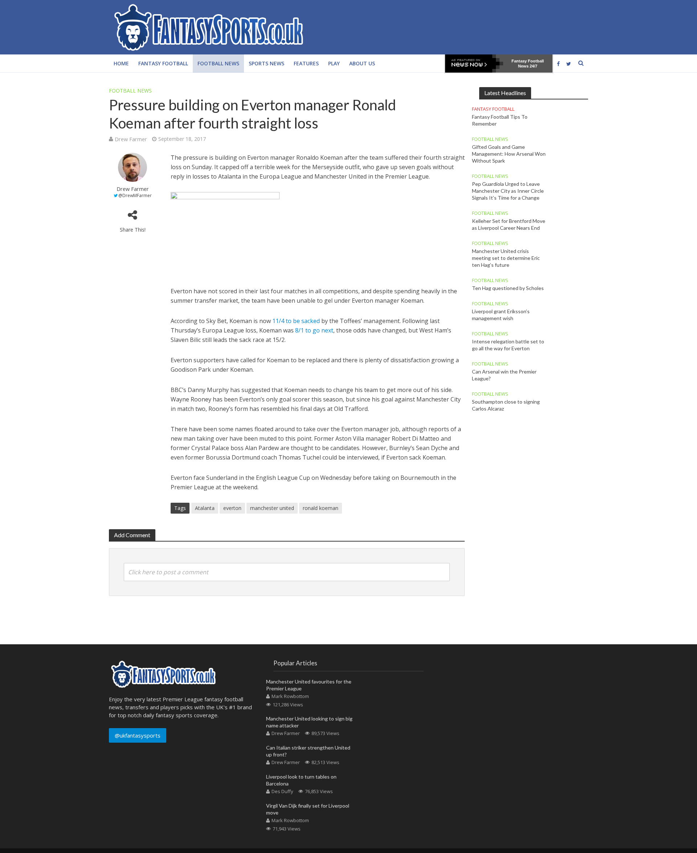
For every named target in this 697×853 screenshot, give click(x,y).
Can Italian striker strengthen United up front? (308, 751)
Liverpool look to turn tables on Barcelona (301, 780)
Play (334, 63)
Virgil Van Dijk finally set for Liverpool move (307, 809)
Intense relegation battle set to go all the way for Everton (508, 344)
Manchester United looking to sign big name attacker (309, 721)
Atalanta (205, 508)
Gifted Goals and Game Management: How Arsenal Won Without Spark (509, 154)
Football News (218, 63)
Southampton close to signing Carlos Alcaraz (506, 405)
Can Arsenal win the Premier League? (504, 374)
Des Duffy (282, 791)
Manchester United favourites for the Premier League (308, 684)
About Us (362, 63)
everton (232, 508)
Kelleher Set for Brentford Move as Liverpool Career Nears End (508, 224)
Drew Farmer (131, 139)
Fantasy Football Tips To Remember (499, 120)
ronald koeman (320, 508)
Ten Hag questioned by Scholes (508, 288)
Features (306, 63)
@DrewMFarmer (135, 195)
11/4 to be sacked (296, 321)
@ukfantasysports (137, 735)
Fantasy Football (163, 63)
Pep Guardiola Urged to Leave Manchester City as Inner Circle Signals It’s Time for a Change (508, 191)
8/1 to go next (313, 330)
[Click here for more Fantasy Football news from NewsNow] (474, 63)
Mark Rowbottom (290, 696)
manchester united (272, 508)
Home (121, 63)
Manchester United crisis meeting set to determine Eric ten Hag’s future (506, 258)
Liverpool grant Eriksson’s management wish (501, 314)
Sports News (266, 63)
